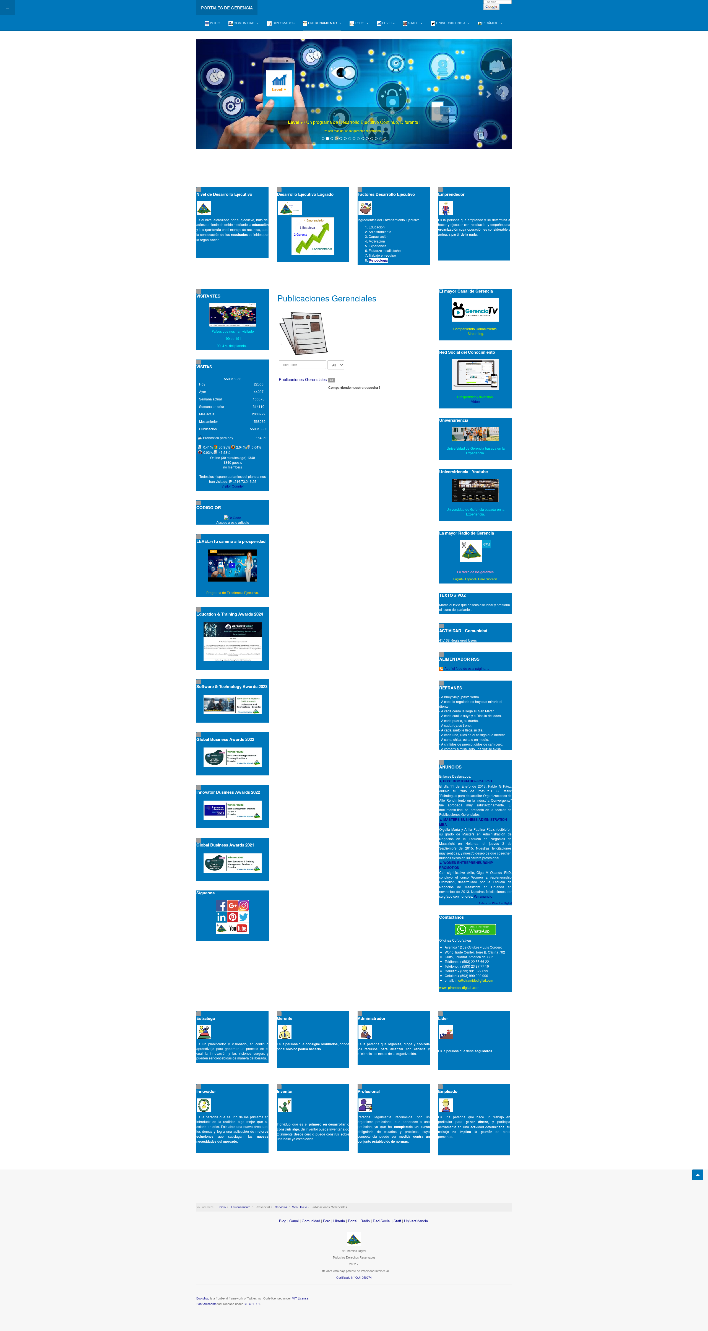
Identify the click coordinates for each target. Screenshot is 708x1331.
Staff (397, 1220)
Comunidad (311, 1220)
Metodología (378, 260)
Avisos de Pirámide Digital (495, 903)
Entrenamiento (240, 1207)
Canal (294, 1220)
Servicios (280, 1207)
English (458, 579)
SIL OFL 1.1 (252, 1303)
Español (470, 579)
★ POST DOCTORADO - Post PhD (465, 780)
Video (475, 401)
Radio (365, 1220)
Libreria (339, 1220)
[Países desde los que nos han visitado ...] (232, 315)
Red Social (382, 1220)
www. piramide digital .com (459, 987)
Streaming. (475, 333)
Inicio (222, 1207)
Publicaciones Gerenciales (303, 379)
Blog (282, 1220)
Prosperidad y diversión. (475, 396)
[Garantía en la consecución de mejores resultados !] (354, 94)
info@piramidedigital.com (474, 980)
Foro (326, 1220)
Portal (352, 1220)
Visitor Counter (233, 486)
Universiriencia (487, 579)
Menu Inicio (299, 1207)
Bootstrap (202, 1298)
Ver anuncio (483, 896)
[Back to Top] (697, 1174)
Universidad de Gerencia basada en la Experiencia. (475, 511)
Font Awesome (206, 1303)
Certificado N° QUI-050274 (354, 1277)
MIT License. (300, 1298)
